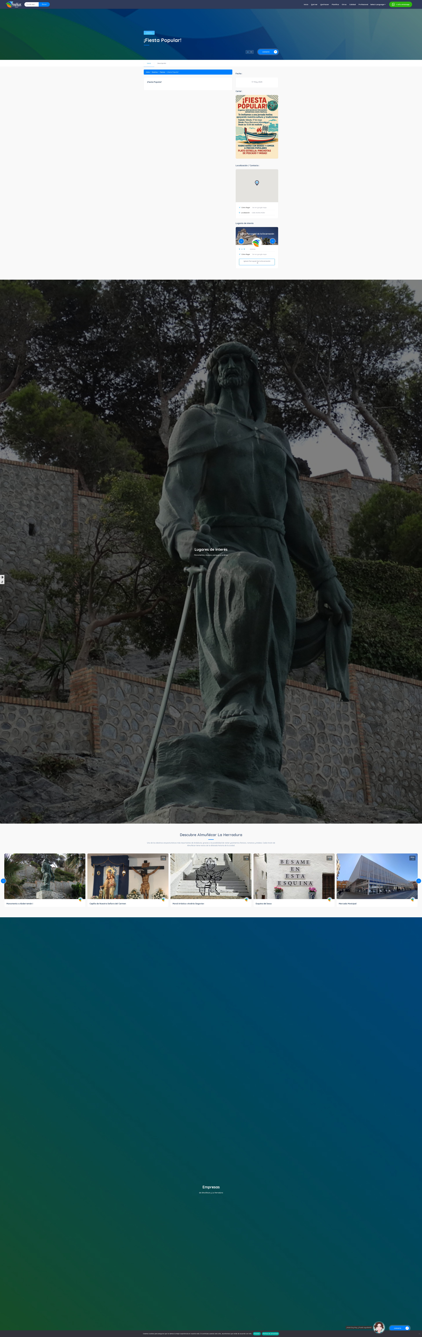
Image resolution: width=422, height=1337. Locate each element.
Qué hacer (324, 4)
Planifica (335, 4)
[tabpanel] (257, 249)
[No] (419, 1334)
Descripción (161, 63)
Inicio (306, 4)
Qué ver (314, 4)
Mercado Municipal (348, 903)
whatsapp (402, 4)
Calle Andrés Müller (258, 213)
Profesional (363, 4)
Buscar (44, 4)
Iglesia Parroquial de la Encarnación (257, 234)
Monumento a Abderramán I (19, 903)
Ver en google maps (259, 207)
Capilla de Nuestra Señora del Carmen (108, 903)
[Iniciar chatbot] (379, 1327)
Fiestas (162, 72)
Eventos (149, 33)
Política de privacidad (270, 1333)
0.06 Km (252, 249)
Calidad (352, 4)
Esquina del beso (264, 903)
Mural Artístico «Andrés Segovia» (188, 903)
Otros (344, 4)
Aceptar (257, 1333)
